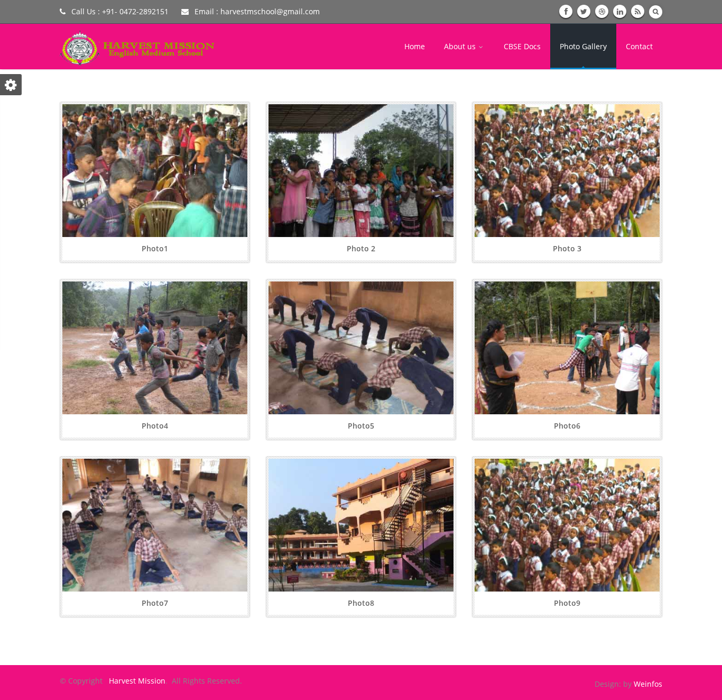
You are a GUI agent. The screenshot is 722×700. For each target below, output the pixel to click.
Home (414, 46)
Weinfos (648, 684)
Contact (639, 46)
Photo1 (155, 248)
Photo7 (155, 603)
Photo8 (361, 603)
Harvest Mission (135, 681)
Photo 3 (567, 248)
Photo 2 (361, 248)
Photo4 (155, 426)
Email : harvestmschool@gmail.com (256, 11)
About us (461, 46)
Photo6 (567, 426)
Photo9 (567, 603)
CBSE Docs (522, 46)
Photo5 (361, 426)
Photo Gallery (583, 46)
